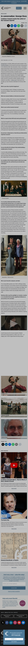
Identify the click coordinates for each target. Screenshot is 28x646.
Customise (14, 641)
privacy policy (17, 635)
